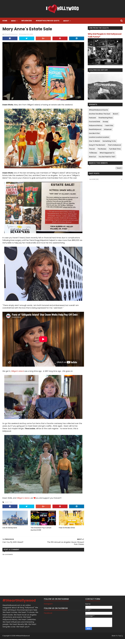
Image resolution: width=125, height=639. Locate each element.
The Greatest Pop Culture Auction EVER (41, 529)
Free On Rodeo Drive (67, 528)
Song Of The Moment (97, 145)
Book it (115, 114)
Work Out (92, 157)
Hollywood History (95, 125)
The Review (102, 149)
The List (92, 149)
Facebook (48, 613)
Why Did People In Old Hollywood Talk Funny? (104, 35)
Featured (92, 118)
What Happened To (107, 153)
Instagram (48, 604)
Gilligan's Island (17, 371)
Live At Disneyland (9, 528)
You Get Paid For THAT (107, 157)
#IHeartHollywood (19, 600)
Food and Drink (94, 122)
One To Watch (94, 141)
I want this (8, 502)
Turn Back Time (115, 149)
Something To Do (109, 141)
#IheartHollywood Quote (47, 21)
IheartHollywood (95, 129)
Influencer (108, 129)
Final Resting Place (106, 118)
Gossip (105, 122)
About (66, 21)
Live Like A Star (94, 133)
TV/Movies (93, 153)
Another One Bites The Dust (99, 114)
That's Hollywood (114, 145)
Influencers (26, 21)
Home (4, 21)
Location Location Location (99, 137)
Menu (13, 21)
